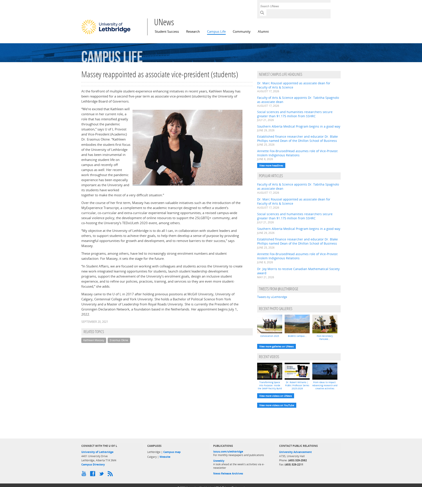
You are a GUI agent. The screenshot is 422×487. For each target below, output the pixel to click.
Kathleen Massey (93, 340)
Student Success (167, 31)
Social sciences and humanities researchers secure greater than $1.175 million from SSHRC (295, 114)
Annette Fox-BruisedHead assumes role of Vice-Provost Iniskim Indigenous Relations (297, 153)
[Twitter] (102, 474)
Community (242, 31)
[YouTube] (84, 474)
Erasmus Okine (119, 340)
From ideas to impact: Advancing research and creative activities (324, 385)
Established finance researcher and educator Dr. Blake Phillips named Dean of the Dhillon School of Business (297, 138)
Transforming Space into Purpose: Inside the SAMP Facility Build (270, 385)
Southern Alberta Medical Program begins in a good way (298, 126)
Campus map (172, 452)
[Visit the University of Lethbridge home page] (106, 34)
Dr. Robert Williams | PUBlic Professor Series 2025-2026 (297, 385)
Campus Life (216, 31)
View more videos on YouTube (276, 405)
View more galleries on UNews (276, 346)
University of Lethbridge (97, 452)
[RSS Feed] (111, 474)
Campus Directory (93, 464)
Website (165, 456)
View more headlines (271, 165)
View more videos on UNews (275, 395)
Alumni (263, 31)
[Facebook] (93, 474)
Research (193, 31)
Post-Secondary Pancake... (325, 337)
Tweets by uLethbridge (272, 297)
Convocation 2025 (269, 335)
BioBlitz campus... (297, 335)
